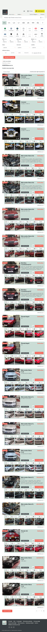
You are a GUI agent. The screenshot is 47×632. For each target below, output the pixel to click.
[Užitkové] (9, 22)
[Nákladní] (14, 22)
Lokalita (33, 44)
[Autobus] (33, 22)
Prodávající (19, 621)
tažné (19, 52)
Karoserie (19, 44)
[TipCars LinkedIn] (11, 627)
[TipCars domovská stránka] (5, 12)
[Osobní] (4, 22)
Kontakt (10, 621)
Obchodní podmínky (27, 621)
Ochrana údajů (36, 621)
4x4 (5, 52)
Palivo (3, 44)
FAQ (14, 621)
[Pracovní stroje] (38, 22)
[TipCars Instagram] (13, 627)
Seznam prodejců (30, 623)
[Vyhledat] (43, 18)
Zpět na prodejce (7, 61)
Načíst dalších (7, 610)
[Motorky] (28, 22)
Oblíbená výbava (6, 50)
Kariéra (36, 623)
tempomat (26, 52)
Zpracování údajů (12, 623)
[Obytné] (23, 22)
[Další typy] (43, 22)
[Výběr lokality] (41, 18)
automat (12, 52)
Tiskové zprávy (21, 623)
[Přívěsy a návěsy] (19, 22)
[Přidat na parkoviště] (33, 85)
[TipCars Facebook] (9, 627)
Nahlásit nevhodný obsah (14, 624)
